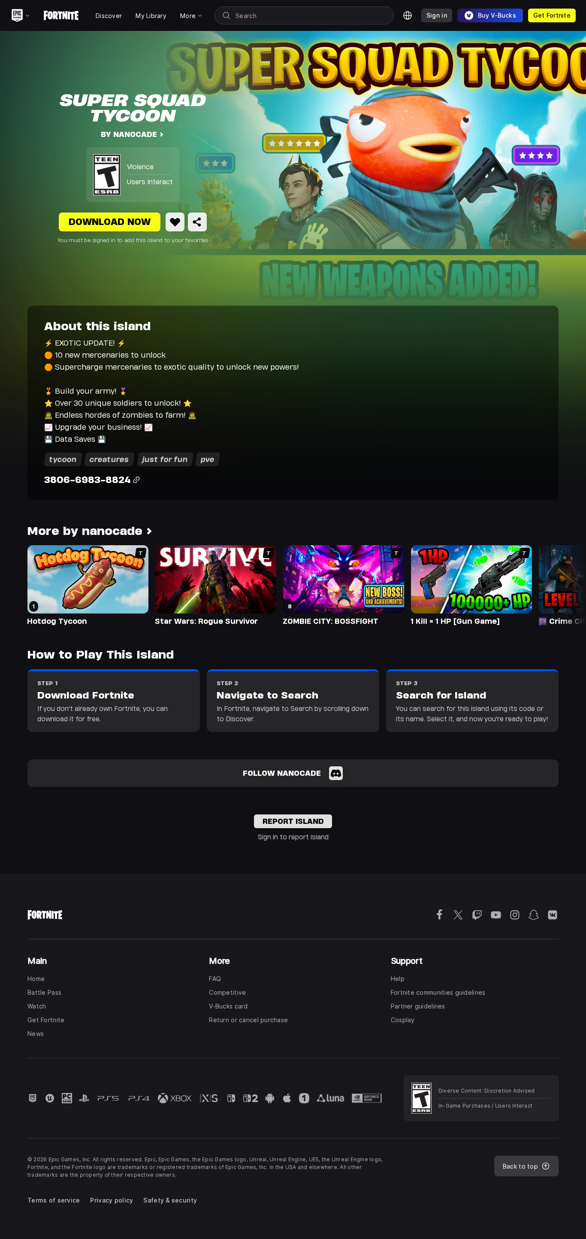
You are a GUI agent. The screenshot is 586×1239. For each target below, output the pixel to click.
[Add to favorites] (175, 222)
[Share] (197, 222)
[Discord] (336, 773)
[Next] (562, 584)
